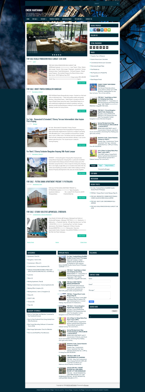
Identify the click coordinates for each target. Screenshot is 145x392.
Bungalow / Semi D (37, 92)
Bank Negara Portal (96, 79)
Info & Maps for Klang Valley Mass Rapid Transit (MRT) (108, 151)
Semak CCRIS (94, 76)
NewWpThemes (46, 390)
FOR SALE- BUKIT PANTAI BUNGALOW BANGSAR (44, 89)
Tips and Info (79, 19)
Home (28, 19)
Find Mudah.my (95, 69)
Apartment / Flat (37, 184)
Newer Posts (30, 242)
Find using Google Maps (97, 66)
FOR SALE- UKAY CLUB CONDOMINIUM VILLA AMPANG (76, 356)
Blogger (107, 169)
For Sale (35, 19)
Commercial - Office (33, 263)
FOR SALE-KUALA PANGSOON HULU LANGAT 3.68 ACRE (46, 59)
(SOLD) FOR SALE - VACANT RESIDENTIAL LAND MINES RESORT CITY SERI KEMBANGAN (76, 369)
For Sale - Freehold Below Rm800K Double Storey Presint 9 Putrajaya (103, 189)
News (29, 278)
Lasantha (61, 390)
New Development (67, 19)
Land (34, 61)
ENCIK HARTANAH (34, 10)
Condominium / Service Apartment (42, 214)
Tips (29, 305)
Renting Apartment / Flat (34, 281)
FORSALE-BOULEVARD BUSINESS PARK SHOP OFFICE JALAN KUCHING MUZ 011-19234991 (40, 270)
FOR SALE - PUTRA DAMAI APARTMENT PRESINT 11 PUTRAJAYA (50, 182)
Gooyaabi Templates (103, 390)
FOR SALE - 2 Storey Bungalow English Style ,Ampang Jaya (106, 111)
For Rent (44, 19)
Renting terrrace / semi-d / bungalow (38, 291)
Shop (29, 295)
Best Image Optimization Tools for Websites (40, 329)
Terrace (35, 124)
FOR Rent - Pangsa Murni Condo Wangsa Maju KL (104, 193)
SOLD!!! (30, 298)
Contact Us (89, 19)
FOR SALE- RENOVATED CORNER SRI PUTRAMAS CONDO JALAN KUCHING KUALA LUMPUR (104, 197)
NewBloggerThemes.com (85, 390)
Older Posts (83, 242)
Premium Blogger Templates (71, 390)
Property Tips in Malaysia (98, 56)
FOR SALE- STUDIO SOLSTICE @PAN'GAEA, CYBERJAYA (46, 212)
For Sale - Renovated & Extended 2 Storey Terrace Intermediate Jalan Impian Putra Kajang (55, 120)
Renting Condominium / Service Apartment (39, 285)
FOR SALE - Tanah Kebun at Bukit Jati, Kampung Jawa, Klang (107, 98)
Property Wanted (54, 19)
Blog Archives (109, 165)
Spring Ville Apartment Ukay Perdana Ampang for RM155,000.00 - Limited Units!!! (108, 124)
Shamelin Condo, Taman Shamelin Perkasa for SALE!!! (108, 138)
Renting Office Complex (34, 288)
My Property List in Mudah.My (99, 73)
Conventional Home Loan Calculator (101, 63)
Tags (100, 165)
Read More (82, 82)
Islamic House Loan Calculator (99, 59)
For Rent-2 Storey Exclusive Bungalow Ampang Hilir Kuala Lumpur (51, 151)
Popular (93, 165)
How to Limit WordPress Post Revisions (38, 333)
